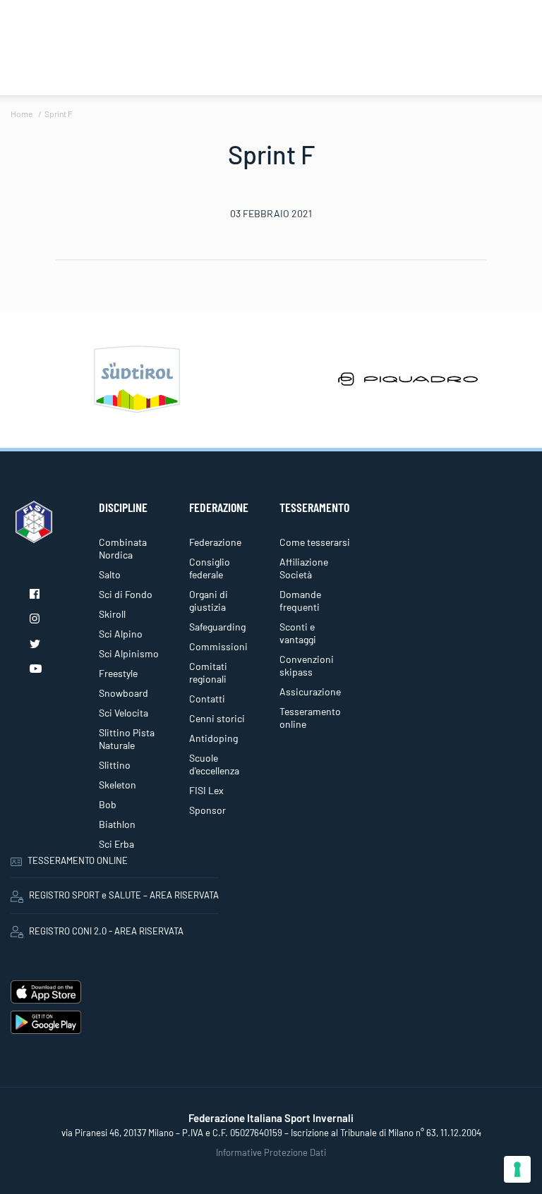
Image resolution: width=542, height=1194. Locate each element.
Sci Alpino (121, 634)
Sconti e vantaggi (297, 633)
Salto (110, 574)
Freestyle (118, 673)
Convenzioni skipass (306, 665)
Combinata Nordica (123, 548)
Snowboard (123, 693)
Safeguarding (217, 627)
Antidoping (213, 738)
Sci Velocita (123, 713)
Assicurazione (310, 691)
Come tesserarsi (314, 542)
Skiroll (112, 614)
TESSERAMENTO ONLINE (78, 860)
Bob (107, 804)
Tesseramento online (310, 717)
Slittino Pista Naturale (127, 738)
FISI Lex (206, 790)
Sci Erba (116, 844)
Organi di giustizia (208, 600)
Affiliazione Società (303, 568)
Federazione (215, 542)
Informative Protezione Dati (271, 1152)
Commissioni (218, 646)
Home (21, 113)
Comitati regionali (208, 672)
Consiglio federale (209, 568)
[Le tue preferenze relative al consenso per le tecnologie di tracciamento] (517, 1169)
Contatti (207, 699)
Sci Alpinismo (129, 653)
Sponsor (207, 810)
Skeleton (117, 785)
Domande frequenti (300, 600)
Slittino (115, 765)
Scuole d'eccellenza (214, 764)
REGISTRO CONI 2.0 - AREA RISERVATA (106, 931)
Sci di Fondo (125, 594)
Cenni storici (217, 718)
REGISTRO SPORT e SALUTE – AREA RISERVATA (124, 895)
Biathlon (117, 824)
